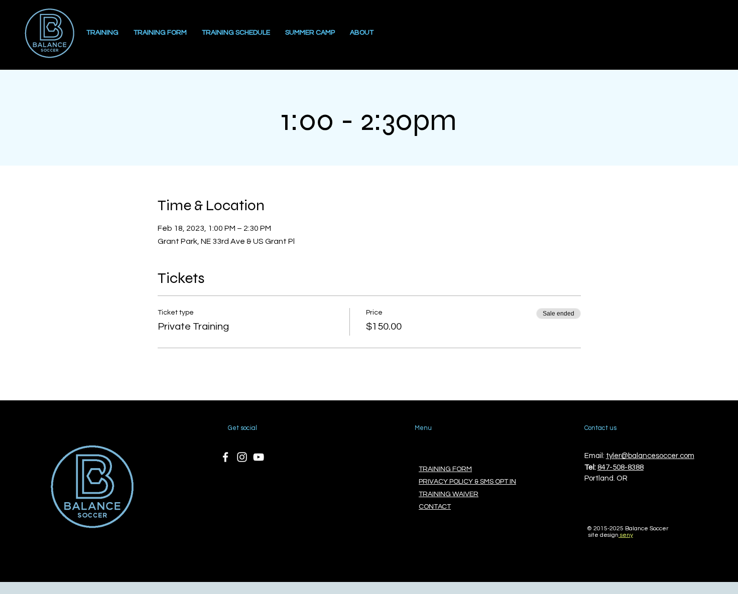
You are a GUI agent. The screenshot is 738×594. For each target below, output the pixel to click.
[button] (361, 33)
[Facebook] (225, 457)
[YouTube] (258, 457)
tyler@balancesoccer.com (650, 456)
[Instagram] (242, 457)
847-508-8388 (620, 467)
